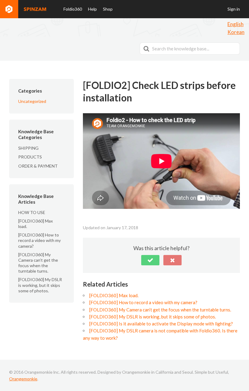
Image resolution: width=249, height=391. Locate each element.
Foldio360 (72, 9)
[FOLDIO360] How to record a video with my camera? (39, 240)
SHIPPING (28, 148)
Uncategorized (32, 101)
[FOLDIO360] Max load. (113, 295)
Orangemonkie (23, 378)
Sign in (233, 9)
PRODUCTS (30, 156)
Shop (108, 9)
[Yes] (150, 260)
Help (92, 9)
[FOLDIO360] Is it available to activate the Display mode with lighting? (161, 323)
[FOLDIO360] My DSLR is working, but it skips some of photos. (40, 285)
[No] (172, 260)
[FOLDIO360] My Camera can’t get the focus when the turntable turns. (38, 263)
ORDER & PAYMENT (38, 165)
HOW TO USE (31, 212)
